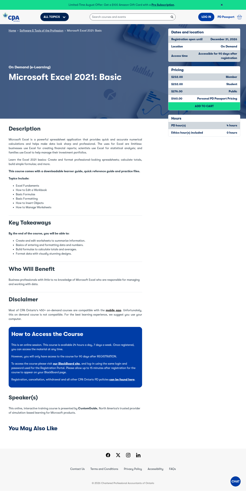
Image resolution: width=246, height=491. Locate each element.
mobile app (113, 310)
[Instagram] (128, 455)
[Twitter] (118, 455)
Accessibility (155, 469)
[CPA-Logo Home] (11, 17)
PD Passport (226, 17)
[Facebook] (108, 455)
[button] (236, 481)
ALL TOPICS (52, 17)
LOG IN (206, 17)
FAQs (172, 469)
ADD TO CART (204, 106)
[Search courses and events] (172, 17)
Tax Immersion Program (90, 4)
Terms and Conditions (104, 469)
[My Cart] (239, 17)
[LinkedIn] (138, 455)
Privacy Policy (133, 469)
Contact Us (77, 469)
